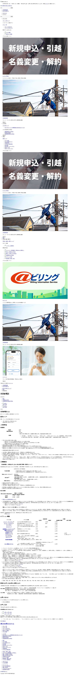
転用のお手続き (8, 132)
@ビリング (5, 300)
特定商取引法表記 (6, 669)
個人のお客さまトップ (7, 388)
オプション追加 (6, 657)
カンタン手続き (6, 76)
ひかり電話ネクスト (9, 141)
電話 (3, 389)
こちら (47, 3)
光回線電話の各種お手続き (8, 401)
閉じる (4, 122)
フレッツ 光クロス (8, 26)
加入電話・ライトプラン (9, 146)
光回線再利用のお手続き (7, 638)
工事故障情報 (5, 9)
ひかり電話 (7, 140)
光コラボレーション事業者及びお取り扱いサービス (15, 127)
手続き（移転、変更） (7, 651)
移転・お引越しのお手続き (8, 655)
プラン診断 (5, 631)
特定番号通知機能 (8, 539)
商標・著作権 (5, 667)
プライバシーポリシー (7, 668)
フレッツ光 (5, 626)
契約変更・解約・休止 (7, 658)
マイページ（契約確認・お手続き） (9, 652)
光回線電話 (7, 142)
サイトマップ (5, 664)
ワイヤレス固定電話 (9, 144)
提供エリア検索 (6, 630)
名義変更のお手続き (6, 656)
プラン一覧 (5, 24)
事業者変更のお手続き (9, 131)
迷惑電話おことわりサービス (8, 529)
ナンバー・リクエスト (8, 523)
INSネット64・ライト (9, 148)
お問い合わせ (5, 661)
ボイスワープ (8, 526)
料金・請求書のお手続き (7, 653)
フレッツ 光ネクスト (7, 629)
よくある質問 (5, 662)
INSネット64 (7, 147)
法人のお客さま (6, 11)
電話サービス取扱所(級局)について (9, 499)
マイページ (5, 13)
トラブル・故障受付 (6, 659)
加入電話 (6, 145)
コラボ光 (4, 633)
